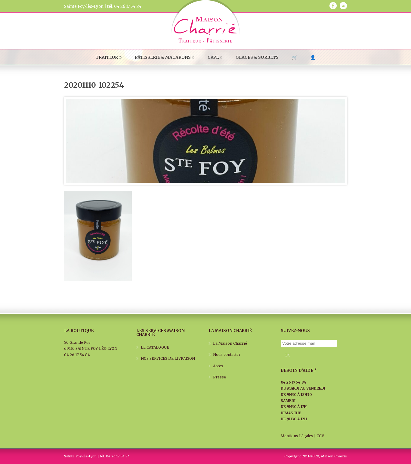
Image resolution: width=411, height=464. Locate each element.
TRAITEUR (109, 57)
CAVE (215, 57)
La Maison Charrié (230, 343)
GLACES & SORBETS (257, 57)
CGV (320, 436)
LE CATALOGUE (155, 347)
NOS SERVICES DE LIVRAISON (168, 358)
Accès (218, 366)
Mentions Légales (297, 436)
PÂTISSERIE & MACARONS (164, 57)
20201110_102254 (94, 85)
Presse (219, 377)
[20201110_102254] (205, 141)
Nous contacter (226, 354)
